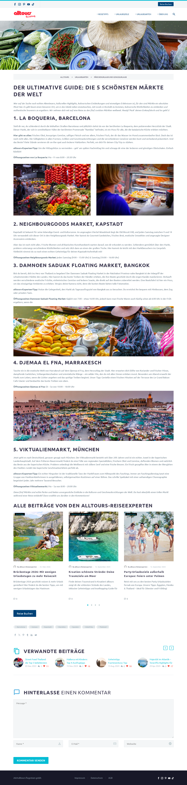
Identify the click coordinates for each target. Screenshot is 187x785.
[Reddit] (36, 635)
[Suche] (173, 14)
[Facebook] (15, 4)
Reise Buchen (166, 4)
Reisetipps (103, 14)
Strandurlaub (87, 514)
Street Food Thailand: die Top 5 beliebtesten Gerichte (36, 662)
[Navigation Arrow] (11, 556)
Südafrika (89, 627)
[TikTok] (33, 4)
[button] (87, 605)
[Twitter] (19, 635)
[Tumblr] (27, 635)
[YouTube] (28, 4)
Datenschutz (97, 778)
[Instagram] (19, 4)
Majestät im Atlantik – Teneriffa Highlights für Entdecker (161, 662)
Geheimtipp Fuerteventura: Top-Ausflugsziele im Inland (119, 662)
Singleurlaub (131, 514)
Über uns (163, 14)
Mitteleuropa (76, 514)
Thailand (103, 627)
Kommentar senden (31, 760)
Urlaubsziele (122, 14)
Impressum (80, 778)
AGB (110, 778)
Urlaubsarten (144, 14)
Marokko (62, 627)
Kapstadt (48, 627)
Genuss (35, 627)
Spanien (75, 627)
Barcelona (21, 627)
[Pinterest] (24, 4)
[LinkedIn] (32, 635)
